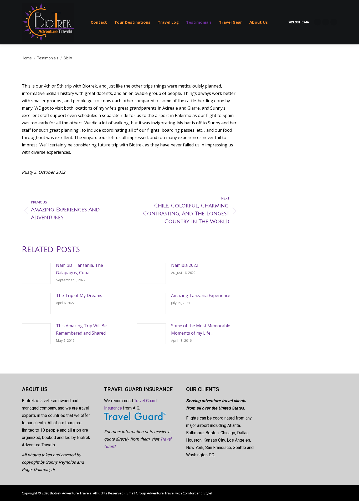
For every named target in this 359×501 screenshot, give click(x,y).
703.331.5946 (298, 22)
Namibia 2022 (184, 265)
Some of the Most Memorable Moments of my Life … (200, 329)
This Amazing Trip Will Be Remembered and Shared (81, 329)
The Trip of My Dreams (79, 295)
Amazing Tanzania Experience (200, 295)
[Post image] (36, 273)
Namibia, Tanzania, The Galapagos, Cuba (79, 268)
